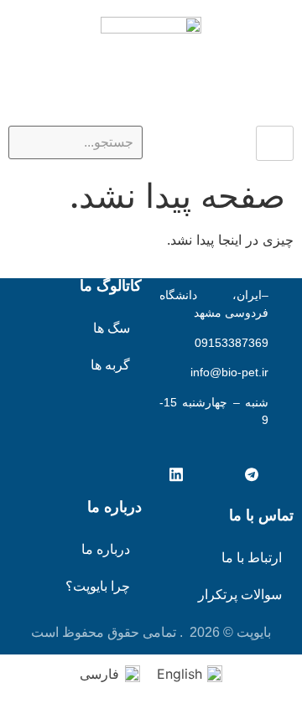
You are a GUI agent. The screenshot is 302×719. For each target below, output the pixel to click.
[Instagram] (213, 474)
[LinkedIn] (176, 474)
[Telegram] (251, 474)
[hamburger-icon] (275, 143)
